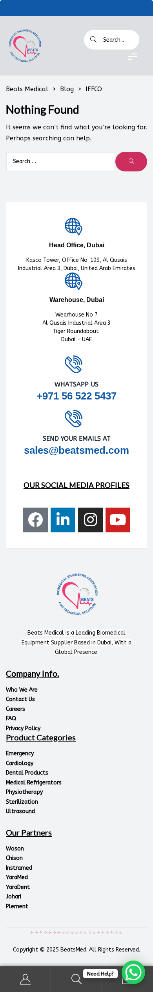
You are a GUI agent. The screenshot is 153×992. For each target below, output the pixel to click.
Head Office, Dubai (76, 245)
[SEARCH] (131, 162)
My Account (25, 979)
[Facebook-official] (35, 520)
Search (76, 979)
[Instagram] (90, 520)
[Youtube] (118, 520)
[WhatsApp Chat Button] (133, 972)
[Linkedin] (63, 520)
